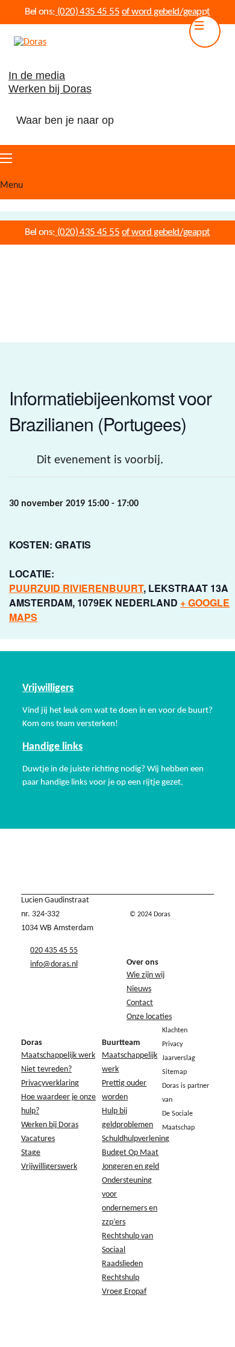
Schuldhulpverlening (135, 1138)
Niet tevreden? (46, 1069)
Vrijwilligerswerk (49, 1166)
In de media (36, 75)
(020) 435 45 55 (87, 12)
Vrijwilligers (48, 688)
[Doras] (23, 42)
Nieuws (139, 989)
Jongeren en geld (130, 1166)
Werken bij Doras (50, 89)
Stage (30, 1152)
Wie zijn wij (145, 975)
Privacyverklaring (50, 1083)
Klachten (174, 1030)
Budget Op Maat (130, 1152)
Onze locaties (149, 1016)
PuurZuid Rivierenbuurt (76, 588)
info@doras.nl (54, 964)
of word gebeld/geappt (166, 12)
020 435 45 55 (54, 950)
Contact (140, 1003)
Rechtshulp (120, 1277)
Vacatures (38, 1138)
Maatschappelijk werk (58, 1055)
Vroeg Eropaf (124, 1291)
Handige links (52, 747)
